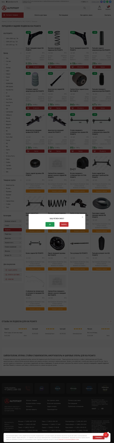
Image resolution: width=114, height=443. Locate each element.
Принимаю (98, 437)
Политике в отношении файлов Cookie (69, 439)
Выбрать (64, 224)
